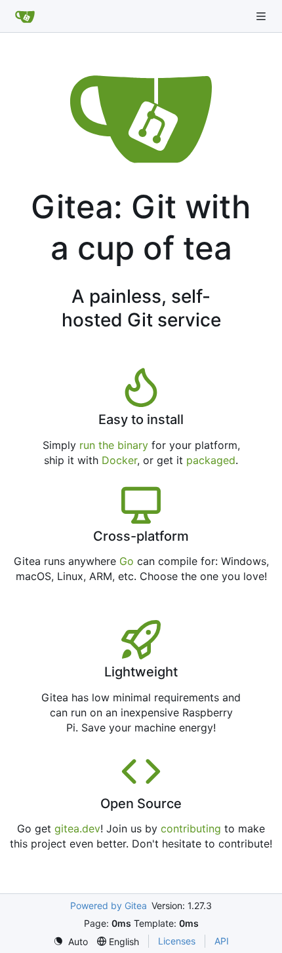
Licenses (176, 940)
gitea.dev (77, 828)
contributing (191, 828)
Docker (119, 460)
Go (126, 561)
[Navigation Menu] (262, 16)
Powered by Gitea (108, 905)
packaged (210, 460)
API (221, 940)
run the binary (113, 445)
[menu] (70, 941)
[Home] (25, 16)
